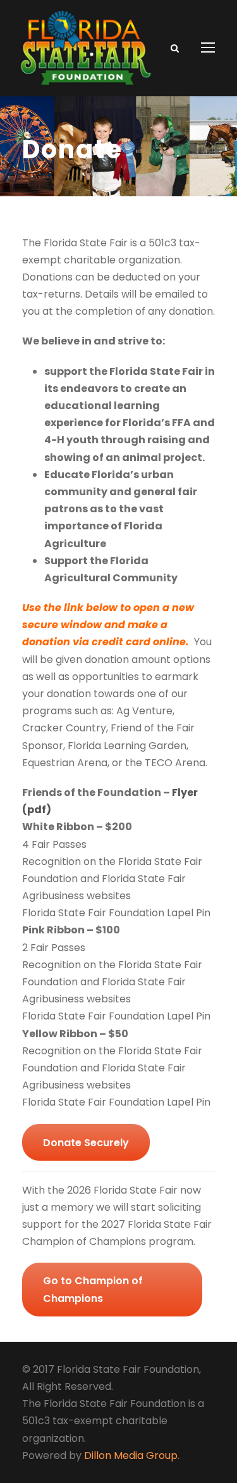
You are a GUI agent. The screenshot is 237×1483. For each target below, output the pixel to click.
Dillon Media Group (131, 1455)
